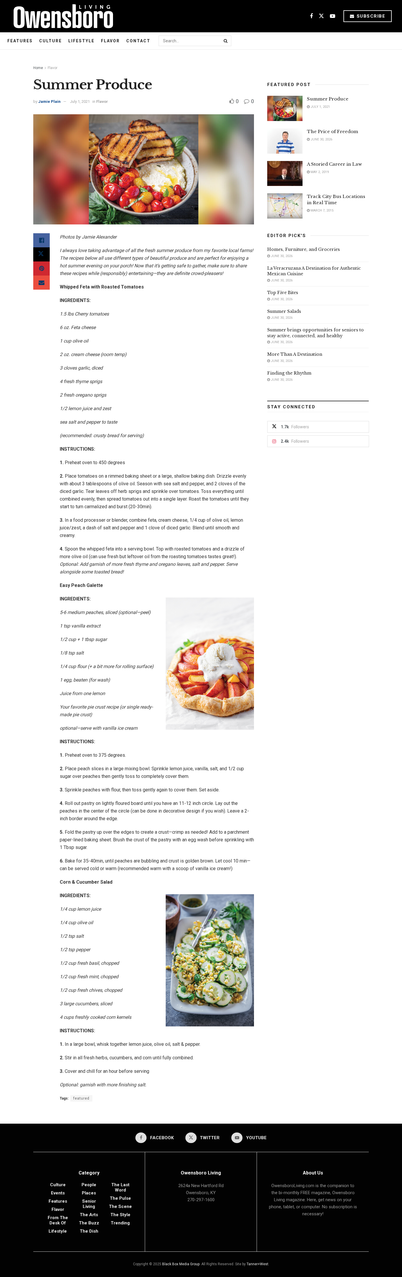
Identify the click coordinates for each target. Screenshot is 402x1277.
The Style (120, 1214)
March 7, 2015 (321, 210)
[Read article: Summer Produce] (285, 108)
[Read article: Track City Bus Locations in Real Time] (285, 206)
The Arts (89, 1214)
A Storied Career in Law (334, 164)
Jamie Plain (49, 101)
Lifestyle (81, 40)
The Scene (120, 1206)
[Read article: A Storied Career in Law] (285, 173)
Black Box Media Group (181, 1264)
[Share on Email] (41, 283)
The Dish (89, 1231)
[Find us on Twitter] (321, 16)
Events (58, 1193)
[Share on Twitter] (41, 254)
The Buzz (89, 1223)
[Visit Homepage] (61, 16)
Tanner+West (257, 1264)
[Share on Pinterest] (41, 268)
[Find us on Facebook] (311, 16)
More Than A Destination (294, 354)
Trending (120, 1223)
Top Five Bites (282, 292)
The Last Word (120, 1187)
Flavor (110, 40)
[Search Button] (226, 41)
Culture (50, 40)
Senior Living (89, 1204)
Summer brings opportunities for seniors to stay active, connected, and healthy (315, 332)
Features (20, 40)
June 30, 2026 (321, 139)
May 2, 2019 (319, 172)
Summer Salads (284, 311)
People (89, 1184)
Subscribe (370, 16)
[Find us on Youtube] (332, 16)
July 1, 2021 (80, 101)
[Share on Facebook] (41, 240)
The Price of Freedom (332, 131)
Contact (138, 40)
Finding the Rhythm (289, 373)
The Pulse (120, 1198)
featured (81, 1098)
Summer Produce (327, 99)
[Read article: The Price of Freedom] (285, 141)
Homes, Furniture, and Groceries (303, 249)
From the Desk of (58, 1220)
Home (38, 68)
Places (89, 1193)
